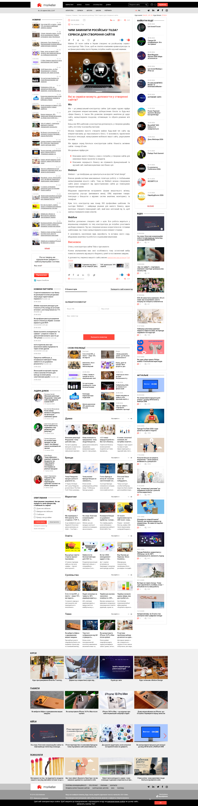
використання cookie (116, 801)
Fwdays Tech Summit (156, 153)
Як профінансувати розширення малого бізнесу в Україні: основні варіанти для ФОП (47, 321)
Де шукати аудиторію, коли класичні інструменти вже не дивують (116, 746)
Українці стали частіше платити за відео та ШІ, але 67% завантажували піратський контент (51, 233)
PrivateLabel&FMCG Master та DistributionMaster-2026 (155, 85)
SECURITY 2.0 (153, 181)
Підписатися (41, 275)
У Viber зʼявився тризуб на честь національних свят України (89, 377)
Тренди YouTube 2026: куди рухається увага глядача (147, 429)
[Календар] (152, 4)
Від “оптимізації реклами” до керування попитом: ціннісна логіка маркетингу (148, 490)
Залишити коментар (99, 337)
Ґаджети (35, 688)
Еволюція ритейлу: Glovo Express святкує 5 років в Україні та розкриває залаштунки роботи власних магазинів (51, 224)
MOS (112, 788)
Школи (98, 10)
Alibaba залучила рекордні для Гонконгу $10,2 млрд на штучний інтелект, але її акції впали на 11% (47, 308)
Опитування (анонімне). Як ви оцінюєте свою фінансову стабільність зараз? (47, 503)
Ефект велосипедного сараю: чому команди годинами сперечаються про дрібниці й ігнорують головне (116, 779)
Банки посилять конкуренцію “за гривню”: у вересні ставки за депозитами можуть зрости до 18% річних (47, 335)
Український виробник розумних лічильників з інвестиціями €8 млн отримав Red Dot (51, 197)
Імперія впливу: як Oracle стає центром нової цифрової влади (149, 615)
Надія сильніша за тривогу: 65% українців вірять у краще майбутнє (122, 398)
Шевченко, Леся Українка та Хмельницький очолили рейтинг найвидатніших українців (88, 367)
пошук (146, 5)
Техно (87, 4)
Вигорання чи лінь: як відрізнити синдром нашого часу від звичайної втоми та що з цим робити (47, 779)
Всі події (150, 206)
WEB (113, 20)
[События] (155, 5)
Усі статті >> (115, 418)
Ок (160, 803)
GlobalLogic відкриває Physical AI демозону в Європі (51, 242)
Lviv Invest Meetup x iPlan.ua (155, 70)
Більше (47, 248)
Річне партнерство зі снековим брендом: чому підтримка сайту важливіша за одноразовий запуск (82, 746)
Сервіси (80, 10)
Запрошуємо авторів (100, 788)
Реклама (104, 785)
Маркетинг (70, 4)
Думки (108, 4)
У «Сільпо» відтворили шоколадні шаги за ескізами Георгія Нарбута (50, 188)
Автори (89, 10)
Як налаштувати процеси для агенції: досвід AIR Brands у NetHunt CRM (148, 399)
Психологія (36, 754)
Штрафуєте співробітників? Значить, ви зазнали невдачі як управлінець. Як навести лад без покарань (150, 522)
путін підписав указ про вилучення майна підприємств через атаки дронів (46, 347)
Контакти (113, 785)
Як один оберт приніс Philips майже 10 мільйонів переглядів (149, 360)
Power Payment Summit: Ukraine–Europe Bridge (154, 113)
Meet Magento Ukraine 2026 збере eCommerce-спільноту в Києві (155, 57)
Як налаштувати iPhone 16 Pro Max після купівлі (81, 712)
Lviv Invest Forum (154, 26)
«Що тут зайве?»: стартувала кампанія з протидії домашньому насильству (123, 409)
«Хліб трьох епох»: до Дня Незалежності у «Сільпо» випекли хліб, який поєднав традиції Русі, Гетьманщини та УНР (50, 71)
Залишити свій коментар (122, 289)
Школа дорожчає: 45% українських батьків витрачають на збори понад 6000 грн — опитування (89, 408)
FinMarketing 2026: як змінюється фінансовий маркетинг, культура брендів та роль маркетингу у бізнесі (51, 89)
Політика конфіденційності (76, 785)
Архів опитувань (39, 528)
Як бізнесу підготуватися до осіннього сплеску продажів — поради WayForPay (51, 134)
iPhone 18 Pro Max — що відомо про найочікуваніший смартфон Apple (116, 712)
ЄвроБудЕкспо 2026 (155, 195)
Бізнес (79, 4)
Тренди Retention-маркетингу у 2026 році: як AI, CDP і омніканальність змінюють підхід (150, 554)
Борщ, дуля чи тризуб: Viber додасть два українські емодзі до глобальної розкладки (122, 367)
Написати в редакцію (77, 279)
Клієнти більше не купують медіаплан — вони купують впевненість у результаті (147, 459)
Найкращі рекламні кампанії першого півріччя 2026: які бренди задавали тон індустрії (150, 330)
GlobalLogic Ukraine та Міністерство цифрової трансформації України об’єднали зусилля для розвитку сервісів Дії (51, 215)
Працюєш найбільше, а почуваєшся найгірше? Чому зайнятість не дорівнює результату (45, 361)
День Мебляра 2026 (155, 139)
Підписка (162, 4)
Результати (54, 522)
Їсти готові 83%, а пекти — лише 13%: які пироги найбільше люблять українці (89, 357)
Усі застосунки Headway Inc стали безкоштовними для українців (89, 386)
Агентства (69, 10)
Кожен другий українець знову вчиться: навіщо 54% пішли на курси (51, 161)
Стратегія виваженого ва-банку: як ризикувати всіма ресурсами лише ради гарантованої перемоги (47, 296)
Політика (120, 788)
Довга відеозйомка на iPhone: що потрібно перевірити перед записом (151, 712)
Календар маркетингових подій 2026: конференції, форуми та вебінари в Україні (88, 398)
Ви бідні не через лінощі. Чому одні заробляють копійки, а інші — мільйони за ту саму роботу (150, 585)
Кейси (33, 721)
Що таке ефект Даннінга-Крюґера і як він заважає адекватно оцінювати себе (82, 779)
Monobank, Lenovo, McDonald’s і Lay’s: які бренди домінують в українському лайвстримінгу (51, 179)
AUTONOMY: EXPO (154, 97)
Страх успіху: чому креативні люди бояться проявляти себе (151, 779)
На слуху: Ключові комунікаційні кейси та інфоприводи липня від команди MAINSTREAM (150, 238)
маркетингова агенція (117, 257)
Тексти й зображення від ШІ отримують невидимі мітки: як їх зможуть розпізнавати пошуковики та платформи (51, 170)
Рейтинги (108, 10)
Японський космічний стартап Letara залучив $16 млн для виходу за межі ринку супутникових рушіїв (46, 374)
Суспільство (97, 4)
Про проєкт (93, 785)
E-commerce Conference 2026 (154, 168)
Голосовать (40, 522)
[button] (131, 418)
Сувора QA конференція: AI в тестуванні (154, 42)
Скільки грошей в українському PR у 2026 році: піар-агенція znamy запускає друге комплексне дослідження (51, 143)
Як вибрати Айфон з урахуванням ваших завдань (47, 712)
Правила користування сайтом (77, 788)
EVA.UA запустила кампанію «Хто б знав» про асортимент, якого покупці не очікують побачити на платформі (150, 300)
